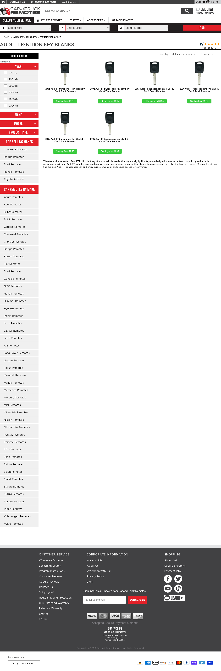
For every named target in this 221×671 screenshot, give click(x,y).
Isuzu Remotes (13, 323)
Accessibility (95, 560)
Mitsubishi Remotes (16, 412)
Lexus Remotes (13, 368)
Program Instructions (52, 571)
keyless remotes (51, 20)
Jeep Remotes (13, 338)
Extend (43, 613)
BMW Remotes (13, 212)
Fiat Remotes (12, 264)
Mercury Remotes (15, 397)
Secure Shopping (175, 565)
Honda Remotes (14, 171)
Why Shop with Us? (99, 571)
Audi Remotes (12, 204)
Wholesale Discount (51, 560)
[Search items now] (187, 11)
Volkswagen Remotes (17, 516)
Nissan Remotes (14, 420)
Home (5, 37)
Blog (90, 581)
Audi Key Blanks (25, 37)
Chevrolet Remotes (16, 149)
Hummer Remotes (15, 301)
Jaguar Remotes (14, 330)
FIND (201, 28)
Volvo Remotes (13, 523)
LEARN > (177, 598)
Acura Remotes (13, 197)
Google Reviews (49, 581)
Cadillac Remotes (14, 227)
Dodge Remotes (14, 157)
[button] (5, 61)
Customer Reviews (50, 576)
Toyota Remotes (14, 179)
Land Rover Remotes (17, 353)
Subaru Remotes (14, 486)
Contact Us (46, 587)
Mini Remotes (12, 405)
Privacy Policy (95, 576)
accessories (95, 20)
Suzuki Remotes (14, 494)
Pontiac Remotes (14, 434)
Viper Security (13, 509)
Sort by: (164, 54)
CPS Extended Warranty (54, 603)
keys (76, 20)
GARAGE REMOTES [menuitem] (122, 20)
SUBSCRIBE (137, 599)
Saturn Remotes (14, 464)
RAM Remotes (13, 449)
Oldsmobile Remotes (17, 427)
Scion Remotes (13, 471)
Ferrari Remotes (14, 256)
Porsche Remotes (15, 442)
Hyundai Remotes (15, 308)
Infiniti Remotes (13, 316)
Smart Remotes (13, 479)
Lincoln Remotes (14, 360)
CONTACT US (17, 2)
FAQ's (43, 619)
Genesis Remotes (15, 278)
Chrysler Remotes (15, 241)
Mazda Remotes (14, 382)
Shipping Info (47, 592)
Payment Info (172, 571)
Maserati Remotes (15, 375)
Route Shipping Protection (55, 597)
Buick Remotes (13, 219)
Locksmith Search (50, 565)
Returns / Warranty (51, 608)
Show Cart (170, 560)
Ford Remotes (13, 164)
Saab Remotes (13, 457)
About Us (93, 565)
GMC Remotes (13, 286)
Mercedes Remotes (16, 390)
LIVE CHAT (206, 9)
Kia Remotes (12, 345)
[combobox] (112, 11)
